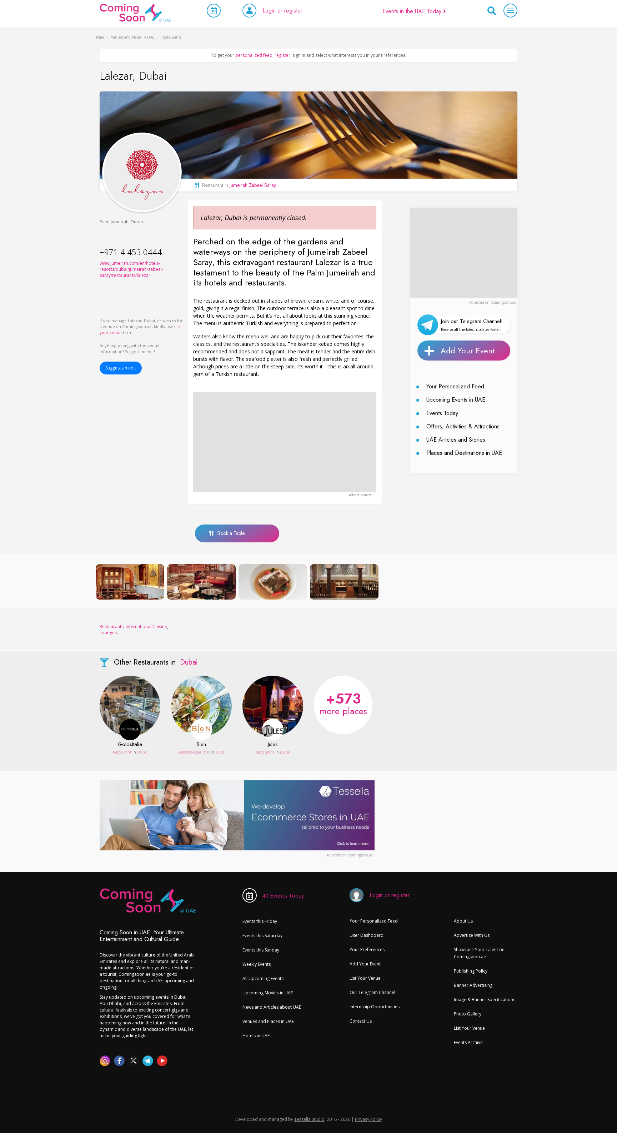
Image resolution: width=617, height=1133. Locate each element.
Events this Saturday (262, 936)
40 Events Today (283, 895)
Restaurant (122, 752)
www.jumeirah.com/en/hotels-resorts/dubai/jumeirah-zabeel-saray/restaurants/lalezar (131, 269)
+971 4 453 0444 (131, 252)
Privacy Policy (368, 1119)
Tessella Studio (309, 1119)
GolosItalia (130, 744)
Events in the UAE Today (412, 11)
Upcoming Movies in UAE (267, 993)
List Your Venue (365, 978)
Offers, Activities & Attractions (463, 426)
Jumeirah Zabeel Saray (253, 185)
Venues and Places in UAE (268, 1021)
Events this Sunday (260, 950)
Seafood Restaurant (193, 752)
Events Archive (468, 1042)
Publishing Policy (470, 971)
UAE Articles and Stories (455, 440)
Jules (273, 744)
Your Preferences (367, 949)
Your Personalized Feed (455, 386)
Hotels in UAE (256, 1036)
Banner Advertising (473, 985)
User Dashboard (366, 935)
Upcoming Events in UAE (455, 400)
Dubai (137, 222)
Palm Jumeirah (114, 222)
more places (343, 702)
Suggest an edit (120, 368)
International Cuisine (146, 626)
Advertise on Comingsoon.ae (492, 302)
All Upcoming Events (263, 978)
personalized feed (253, 55)
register (282, 55)
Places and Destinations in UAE (464, 453)
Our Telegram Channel (372, 992)
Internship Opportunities (375, 1007)
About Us (463, 921)
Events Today (442, 413)
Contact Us (361, 1021)
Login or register (282, 10)
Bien (201, 744)
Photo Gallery (467, 1014)
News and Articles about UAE (271, 1007)
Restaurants (112, 626)
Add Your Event (468, 350)
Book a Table (229, 533)
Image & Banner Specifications (484, 1000)
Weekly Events (256, 964)
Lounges (108, 633)
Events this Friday (259, 921)
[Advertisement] (284, 442)
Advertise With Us (472, 935)
